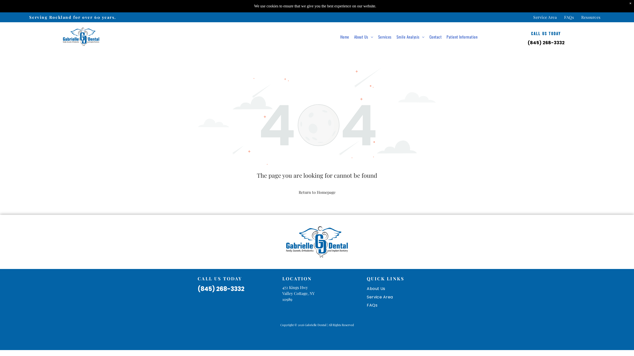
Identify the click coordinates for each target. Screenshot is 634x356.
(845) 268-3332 (546, 43)
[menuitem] (544, 17)
